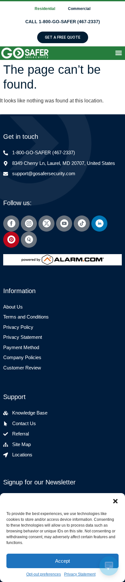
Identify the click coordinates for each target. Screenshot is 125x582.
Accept (62, 561)
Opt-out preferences (43, 574)
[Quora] (29, 240)
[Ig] (29, 223)
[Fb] (11, 223)
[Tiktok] (82, 223)
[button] (115, 501)
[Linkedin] (99, 223)
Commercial (79, 8)
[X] (46, 223)
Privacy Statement (80, 574)
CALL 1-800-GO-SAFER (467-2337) (62, 21)
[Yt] (64, 223)
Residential (45, 8)
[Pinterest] (11, 240)
